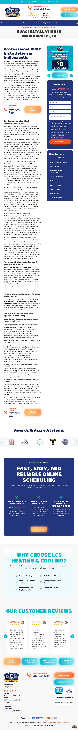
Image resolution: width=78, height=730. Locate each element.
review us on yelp (66, 661)
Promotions (35, 23)
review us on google (30, 661)
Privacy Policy (60, 137)
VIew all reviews (12, 661)
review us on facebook (48, 661)
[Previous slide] (6, 636)
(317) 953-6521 (63, 89)
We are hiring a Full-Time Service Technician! (37, 2)
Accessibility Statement (55, 722)
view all (60, 75)
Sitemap (45, 722)
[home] (12, 12)
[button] (14, 23)
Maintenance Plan (46, 22)
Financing (26, 23)
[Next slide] (72, 636)
